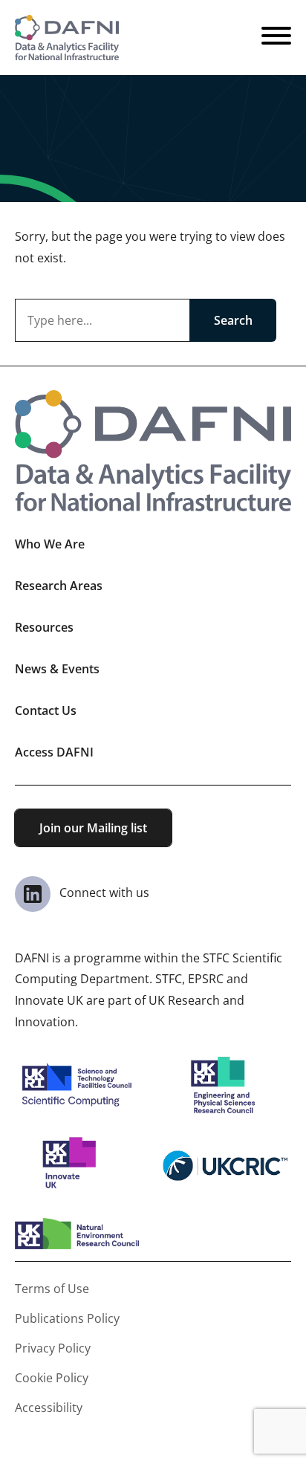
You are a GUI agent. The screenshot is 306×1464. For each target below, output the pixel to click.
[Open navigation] (276, 38)
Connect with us (102, 892)
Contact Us (45, 710)
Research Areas (58, 585)
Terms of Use (52, 1288)
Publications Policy (67, 1318)
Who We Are (50, 544)
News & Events (57, 669)
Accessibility (48, 1407)
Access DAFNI (54, 752)
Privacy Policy (53, 1348)
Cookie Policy (51, 1378)
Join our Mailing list (93, 828)
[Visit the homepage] (67, 37)
